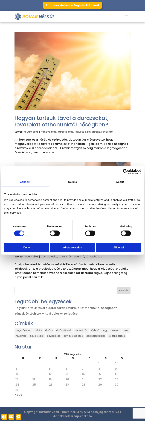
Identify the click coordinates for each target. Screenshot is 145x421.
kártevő (95, 330)
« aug (18, 395)
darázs (49, 330)
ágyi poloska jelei (95, 335)
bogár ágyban (23, 330)
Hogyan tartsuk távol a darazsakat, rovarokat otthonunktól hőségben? (61, 121)
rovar (125, 330)
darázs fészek (63, 330)
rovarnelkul (31, 131)
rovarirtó (107, 131)
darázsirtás (81, 330)
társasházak (94, 256)
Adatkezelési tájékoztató (72, 416)
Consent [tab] (25, 181)
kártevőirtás (65, 131)
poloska (115, 330)
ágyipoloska (53, 335)
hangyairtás (48, 131)
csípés (38, 330)
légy (105, 330)
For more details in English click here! (72, 5)
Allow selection (72, 247)
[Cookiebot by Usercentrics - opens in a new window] (125, 171)
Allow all (118, 247)
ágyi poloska (49, 256)
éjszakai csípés (116, 335)
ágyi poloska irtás (73, 335)
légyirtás (80, 131)
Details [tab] (72, 181)
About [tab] (120, 181)
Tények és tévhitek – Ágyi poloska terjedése (45, 314)
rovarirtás (93, 131)
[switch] (55, 233)
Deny (26, 247)
